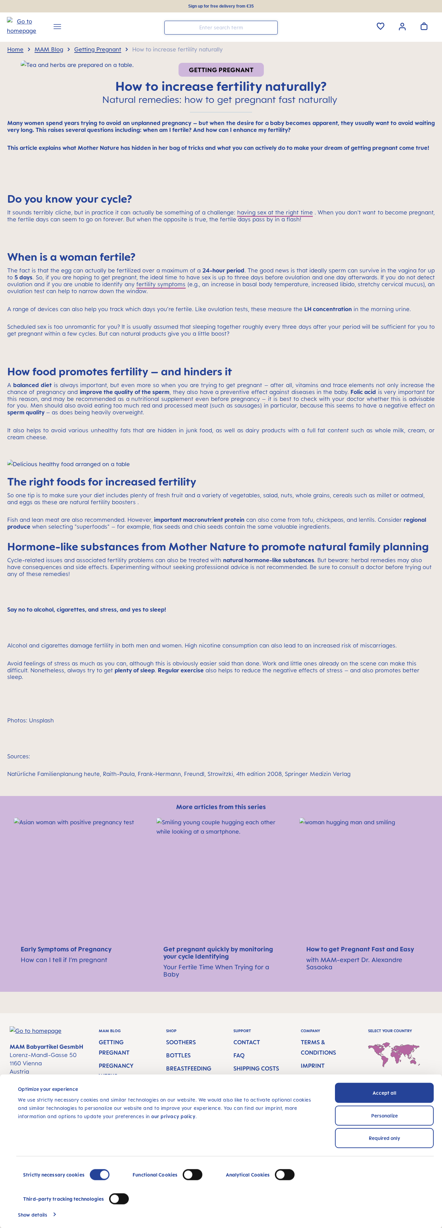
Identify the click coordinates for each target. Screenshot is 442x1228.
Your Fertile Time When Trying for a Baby (216, 970)
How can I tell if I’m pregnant (64, 959)
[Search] (271, 27)
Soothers (181, 1042)
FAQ (238, 1055)
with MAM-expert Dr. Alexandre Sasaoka (354, 963)
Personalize (384, 1115)
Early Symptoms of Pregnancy (67, 949)
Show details (32, 1214)
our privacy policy (173, 1116)
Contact (246, 1042)
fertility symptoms (160, 284)
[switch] (192, 1174)
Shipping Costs (256, 1068)
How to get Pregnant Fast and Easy (360, 949)
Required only (384, 1138)
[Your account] (402, 26)
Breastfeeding (188, 1068)
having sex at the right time (275, 212)
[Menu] (57, 28)
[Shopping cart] (424, 26)
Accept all (384, 1093)
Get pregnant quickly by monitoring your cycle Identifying (218, 952)
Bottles (178, 1055)
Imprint (313, 1065)
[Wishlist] (380, 26)
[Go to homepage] (18, 28)
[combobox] (221, 28)
